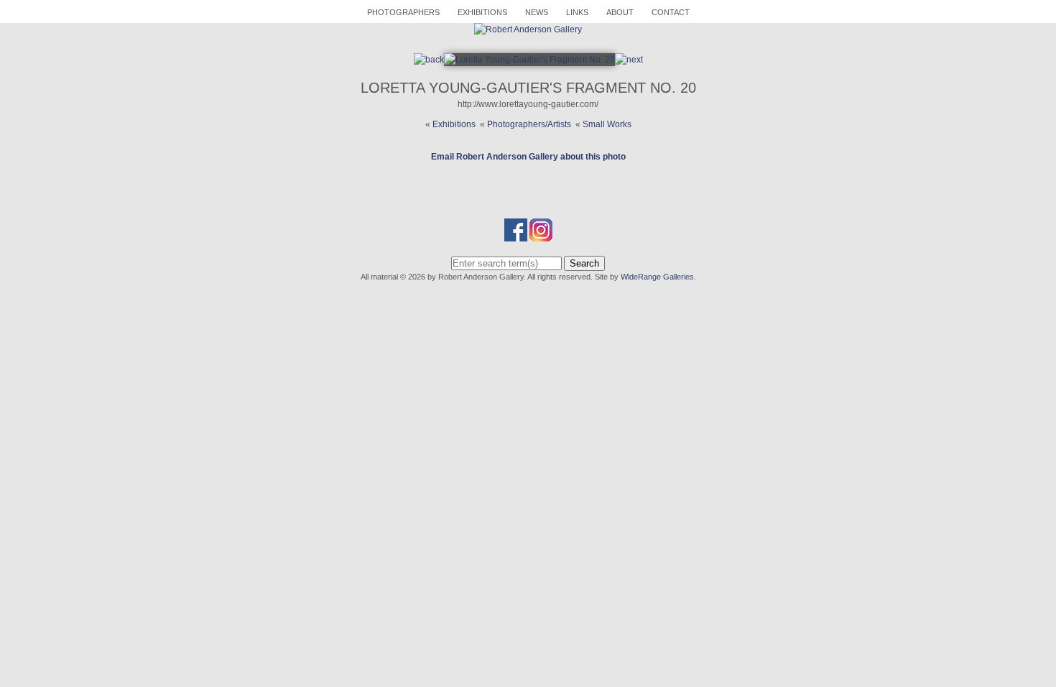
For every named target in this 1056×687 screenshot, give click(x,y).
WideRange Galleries (657, 276)
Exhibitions (482, 12)
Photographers (403, 12)
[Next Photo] (529, 60)
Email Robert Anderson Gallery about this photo (528, 157)
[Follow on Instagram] (540, 235)
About (620, 12)
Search (584, 263)
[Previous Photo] (429, 60)
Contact (671, 12)
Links (577, 12)
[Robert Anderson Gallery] (528, 29)
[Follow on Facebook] (515, 235)
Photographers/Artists (529, 124)
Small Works (607, 124)
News (536, 12)
